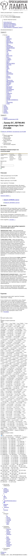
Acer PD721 (17, 381)
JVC (7, 75)
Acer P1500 (9, 353)
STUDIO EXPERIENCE (12, 99)
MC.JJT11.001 (22, 470)
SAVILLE (8, 96)
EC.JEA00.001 (15, 458)
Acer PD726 (9, 384)
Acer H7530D (18, 332)
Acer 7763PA (20, 323)
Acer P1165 (5, 339)
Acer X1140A (21, 401)
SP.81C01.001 (22, 476)
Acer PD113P (20, 366)
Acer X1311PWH (11, 418)
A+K (7, 53)
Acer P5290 (8, 358)
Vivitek (8, 103)
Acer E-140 (10, 327)
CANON (8, 58)
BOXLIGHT (9, 55)
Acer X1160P (19, 402)
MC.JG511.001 (6, 468)
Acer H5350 (11, 329)
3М (7, 51)
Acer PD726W (17, 384)
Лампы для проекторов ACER (10, 119)
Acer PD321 (24, 374)
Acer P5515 (20, 359)
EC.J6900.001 (21, 450)
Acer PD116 (11, 368)
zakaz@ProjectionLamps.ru (10, 500)
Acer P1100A (8, 336)
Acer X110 (23, 395)
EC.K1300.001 (15, 460)
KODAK (8, 77)
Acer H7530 (10, 332)
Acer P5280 (20, 356)
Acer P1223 (16, 346)
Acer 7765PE (16, 326)
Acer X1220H (17, 411)
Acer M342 (18, 335)
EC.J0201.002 (21, 438)
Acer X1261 (9, 415)
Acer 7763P (12, 323)
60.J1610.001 (9, 435)
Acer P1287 (8, 350)
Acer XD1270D (20, 425)
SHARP (8, 98)
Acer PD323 (13, 375)
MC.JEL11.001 (22, 466)
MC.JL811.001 (15, 471)
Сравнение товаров (9, 545)
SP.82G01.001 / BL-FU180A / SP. (19, 477)
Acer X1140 (13, 401)
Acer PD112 (5, 366)
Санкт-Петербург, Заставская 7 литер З (6, 491)
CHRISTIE (9, 38)
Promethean (9, 90)
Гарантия (8, 520)
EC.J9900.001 (12, 453)
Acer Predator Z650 (7, 388)
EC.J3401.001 (21, 444)
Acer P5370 (23, 358)
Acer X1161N (9, 405)
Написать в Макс (5, 505)
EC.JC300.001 (5, 456)
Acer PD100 (24, 363)
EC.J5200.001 (12, 447)
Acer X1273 (9, 417)
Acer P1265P (13, 348)
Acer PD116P (19, 368)
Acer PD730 (17, 385)
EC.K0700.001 (6, 460)
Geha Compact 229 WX (11, 428)
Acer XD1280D (13, 427)
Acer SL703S (9, 394)
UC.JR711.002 (12, 481)
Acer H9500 (18, 333)
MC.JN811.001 (6, 474)
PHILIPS (8, 84)
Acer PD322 (5, 375)
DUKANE (8, 64)
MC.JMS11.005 (22, 473)
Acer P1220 (9, 346)
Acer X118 (9, 407)
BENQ (8, 37)
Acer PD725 (17, 382)
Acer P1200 (11, 340)
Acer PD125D (17, 372)
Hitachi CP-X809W (19, 430)
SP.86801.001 (12, 480)
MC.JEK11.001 (13, 466)
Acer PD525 (20, 376)
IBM (7, 71)
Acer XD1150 (18, 421)
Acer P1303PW (16, 350)
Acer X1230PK (18, 412)
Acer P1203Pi (10, 345)
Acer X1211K (9, 410)
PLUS (7, 85)
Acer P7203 (23, 361)
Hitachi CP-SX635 (23, 428)
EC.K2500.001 (6, 463)
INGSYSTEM (9, 73)
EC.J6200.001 (21, 448)
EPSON (8, 40)
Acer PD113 (13, 366)
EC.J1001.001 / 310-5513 (15, 440)
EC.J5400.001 (21, 447)
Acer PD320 (16, 374)
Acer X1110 (13, 397)
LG (7, 79)
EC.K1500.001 (6, 461)
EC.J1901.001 (21, 441)
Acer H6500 (10, 330)
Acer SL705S (17, 394)
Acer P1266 (21, 348)
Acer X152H (10, 421)
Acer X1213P (8, 411)
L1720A (13, 464)
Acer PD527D (9, 379)
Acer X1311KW (18, 417)
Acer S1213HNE (11, 389)
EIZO (7, 67)
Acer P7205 (5, 362)
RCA (7, 92)
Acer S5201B (8, 391)
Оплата (5, 106)
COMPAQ (8, 59)
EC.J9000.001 (21, 451)
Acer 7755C (5, 323)
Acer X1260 (17, 414)
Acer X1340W (15, 420)
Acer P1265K (5, 348)
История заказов (8, 542)
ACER (7, 36)
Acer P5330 (16, 358)
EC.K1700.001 (15, 461)
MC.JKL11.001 (6, 471)
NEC (7, 44)
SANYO (8, 94)
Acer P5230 (9, 355)
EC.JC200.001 (22, 454)
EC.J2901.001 (12, 444)
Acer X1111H (19, 398)
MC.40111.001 (20, 464)
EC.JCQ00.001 (6, 457)
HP (7, 70)
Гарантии (5, 108)
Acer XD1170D (11, 424)
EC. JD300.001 (12, 438)
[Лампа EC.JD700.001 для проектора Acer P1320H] (13, 131)
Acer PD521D (20, 375)
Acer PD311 (9, 374)
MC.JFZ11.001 (15, 467)
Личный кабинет (8, 532)
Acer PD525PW (20, 378)
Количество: (4, 161)
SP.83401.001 (22, 479)
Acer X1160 (11, 402)
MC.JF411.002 (5, 467)
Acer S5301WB (17, 391)
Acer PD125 (9, 372)
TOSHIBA (8, 50)
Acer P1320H (19, 352)
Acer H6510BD (19, 330)
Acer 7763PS (17, 325)
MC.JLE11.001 (13, 473)
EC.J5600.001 (12, 448)
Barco (7, 57)
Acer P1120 (16, 338)
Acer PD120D (18, 369)
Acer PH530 (16, 387)
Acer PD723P (9, 382)
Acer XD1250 (19, 424)
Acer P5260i (5, 356)
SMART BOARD (10, 48)
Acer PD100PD (14, 365)
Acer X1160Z (10, 404)
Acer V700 (16, 395)
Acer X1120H (8, 400)
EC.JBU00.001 (13, 454)
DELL (7, 62)
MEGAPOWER (10, 81)
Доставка (5, 107)
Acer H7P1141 (10, 333)
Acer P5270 (13, 356)
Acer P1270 (19, 349)
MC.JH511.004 (13, 470)
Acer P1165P (12, 339)
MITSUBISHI (9, 42)
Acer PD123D (18, 371)
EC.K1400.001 (23, 460)
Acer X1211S (18, 410)
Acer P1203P (16, 343)
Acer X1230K (8, 412)
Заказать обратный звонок (9, 19)
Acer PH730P (24, 387)
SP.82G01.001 (5, 477)
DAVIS (8, 60)
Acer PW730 (16, 388)
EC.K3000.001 (23, 463)
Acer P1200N (17, 342)
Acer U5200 (9, 395)
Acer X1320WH (21, 418)
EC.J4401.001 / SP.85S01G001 (16, 445)
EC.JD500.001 (23, 457)
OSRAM (8, 45)
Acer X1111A (11, 398)
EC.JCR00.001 (15, 457)
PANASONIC (9, 46)
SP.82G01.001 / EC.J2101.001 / (9, 479)
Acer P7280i (9, 363)
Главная (5, 118)
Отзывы (5, 111)
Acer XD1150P (11, 423)
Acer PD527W (18, 379)
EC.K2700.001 (15, 463)
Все (3, 435)
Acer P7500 (16, 363)
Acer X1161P (18, 405)
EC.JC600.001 (14, 456)
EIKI (7, 66)
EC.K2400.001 (23, 461)
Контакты (5, 112)
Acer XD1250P (11, 425)
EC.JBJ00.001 (21, 453)
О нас (4, 105)
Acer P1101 (9, 338)
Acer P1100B (16, 336)
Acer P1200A (18, 340)
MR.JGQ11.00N (13, 476)
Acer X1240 (9, 414)
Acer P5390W (12, 359)
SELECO (8, 97)
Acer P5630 (8, 361)
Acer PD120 (10, 369)
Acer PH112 (8, 387)
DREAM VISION (10, 63)
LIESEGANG (9, 80)
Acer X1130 (24, 400)
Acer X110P (5, 397)
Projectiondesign (10, 89)
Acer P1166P (20, 339)
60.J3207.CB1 (17, 435)
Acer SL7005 (8, 392)
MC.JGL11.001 (15, 468)
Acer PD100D (5, 365)
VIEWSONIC (9, 102)
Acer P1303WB (10, 352)
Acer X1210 (16, 407)
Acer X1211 (18, 408)
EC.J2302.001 (12, 443)
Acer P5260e (24, 355)
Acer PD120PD (10, 371)
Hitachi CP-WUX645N (7, 430)
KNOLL (8, 76)
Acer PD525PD (10, 378)
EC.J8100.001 (12, 451)
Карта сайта (7, 523)
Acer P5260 (16, 355)
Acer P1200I (9, 342)
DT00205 (18, 437)
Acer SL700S (17, 392)
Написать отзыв (8, 529)
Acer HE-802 (10, 335)
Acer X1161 (18, 404)
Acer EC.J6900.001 (19, 327)
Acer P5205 (17, 353)
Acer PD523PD (12, 376)
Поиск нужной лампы (8, 539)
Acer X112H (17, 400)
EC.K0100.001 (23, 458)
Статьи (5, 110)
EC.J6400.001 (12, 450)
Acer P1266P (11, 349)
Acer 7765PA (8, 326)
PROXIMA (9, 88)
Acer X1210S (9, 408)
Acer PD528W (9, 381)
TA (7, 101)
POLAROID (9, 86)
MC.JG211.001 (23, 467)
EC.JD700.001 (5, 458)
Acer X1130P (5, 401)
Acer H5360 (19, 329)
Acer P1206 (18, 345)
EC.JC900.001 (23, 456)
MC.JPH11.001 (15, 474)
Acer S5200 (19, 389)
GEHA (8, 68)
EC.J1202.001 (12, 441)
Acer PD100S (23, 365)
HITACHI (8, 41)
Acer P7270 (20, 362)
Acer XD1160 (19, 423)
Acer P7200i (16, 361)
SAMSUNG (9, 93)
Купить (2, 167)
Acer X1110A (20, 397)
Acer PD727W (9, 385)
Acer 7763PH (9, 325)
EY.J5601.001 (5, 464)
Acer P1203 (8, 343)
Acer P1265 (23, 346)
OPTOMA (8, 83)
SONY (8, 49)
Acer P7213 (12, 362)
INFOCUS (8, 72)
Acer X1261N (17, 415)
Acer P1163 (23, 338)
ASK (7, 54)
